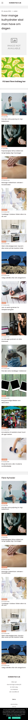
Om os (14, 706)
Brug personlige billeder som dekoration (11, 402)
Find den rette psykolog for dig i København (12, 120)
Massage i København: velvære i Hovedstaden (12, 184)
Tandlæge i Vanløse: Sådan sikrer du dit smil (13, 215)
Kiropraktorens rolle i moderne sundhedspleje (11, 465)
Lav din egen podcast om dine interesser (11, 340)
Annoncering (14, 704)
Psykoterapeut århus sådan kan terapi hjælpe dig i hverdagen (12, 152)
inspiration (4, 114)
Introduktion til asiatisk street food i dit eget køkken (13, 433)
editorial (4, 241)
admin (15, 11)
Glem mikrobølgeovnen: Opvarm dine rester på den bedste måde (12, 247)
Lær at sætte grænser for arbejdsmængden (10, 308)
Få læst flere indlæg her (14, 81)
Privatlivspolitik (16, 717)
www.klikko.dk (15, 692)
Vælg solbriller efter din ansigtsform (13, 278)
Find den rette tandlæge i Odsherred (13, 371)
